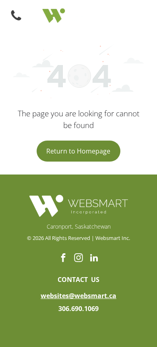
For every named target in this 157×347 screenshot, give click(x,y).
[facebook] (63, 259)
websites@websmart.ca (78, 295)
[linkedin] (94, 259)
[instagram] (78, 259)
